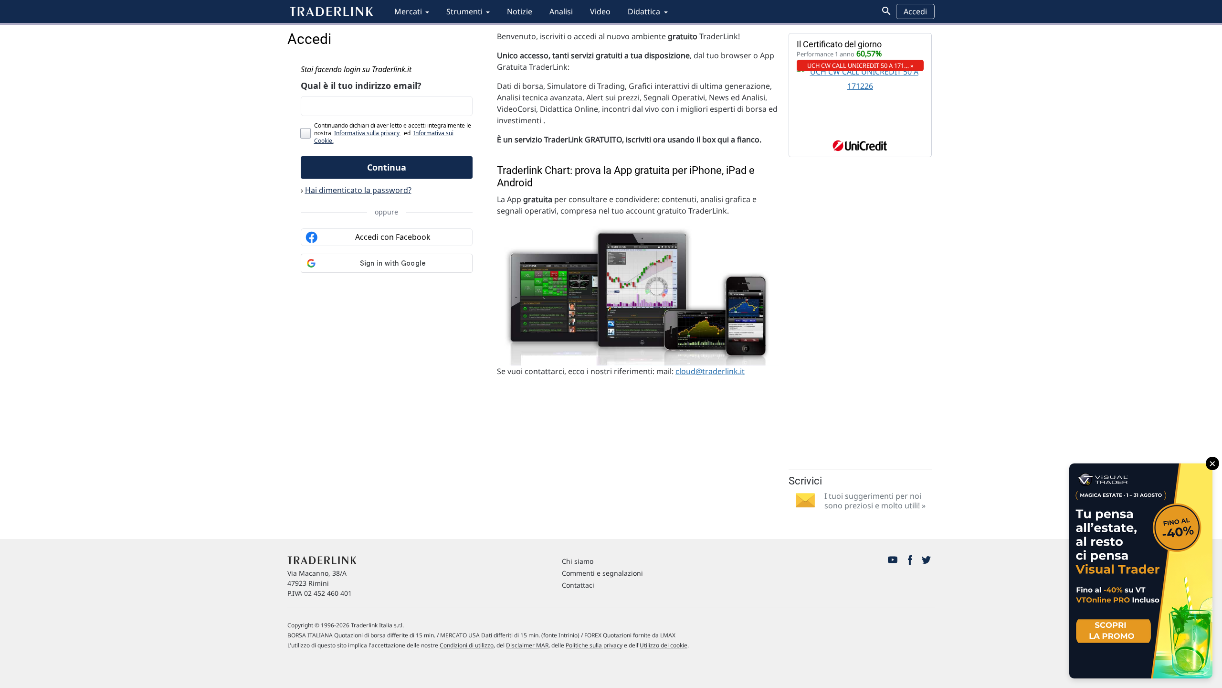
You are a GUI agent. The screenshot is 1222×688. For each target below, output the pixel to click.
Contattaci (578, 585)
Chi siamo (577, 561)
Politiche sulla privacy (594, 645)
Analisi (561, 11)
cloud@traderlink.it (710, 371)
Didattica (644, 11)
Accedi (915, 11)
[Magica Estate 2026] (1140, 570)
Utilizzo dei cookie (663, 645)
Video (600, 11)
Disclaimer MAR (527, 645)
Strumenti (464, 11)
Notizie (519, 11)
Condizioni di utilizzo (467, 645)
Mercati (408, 11)
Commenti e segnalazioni (602, 573)
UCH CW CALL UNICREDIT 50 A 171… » (860, 65)
